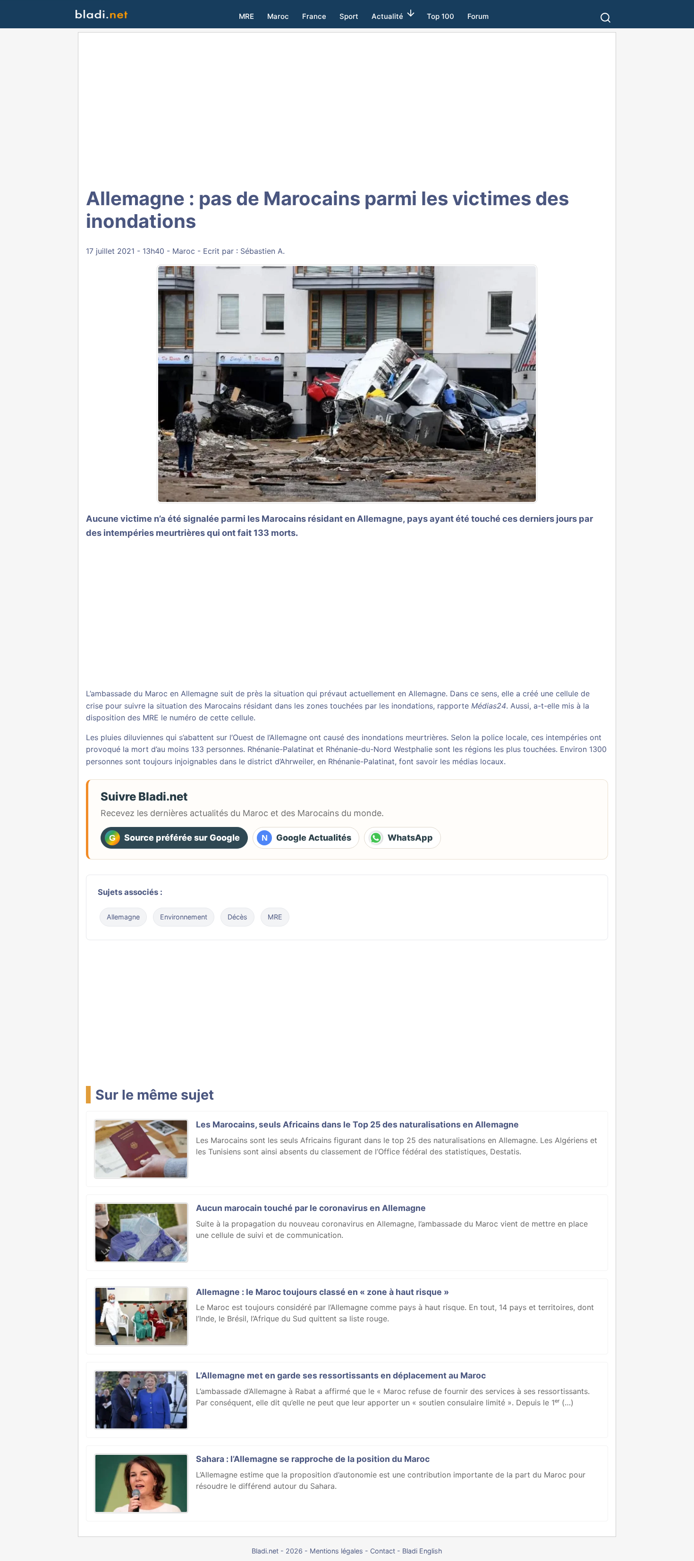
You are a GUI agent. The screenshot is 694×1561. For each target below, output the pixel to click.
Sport (348, 16)
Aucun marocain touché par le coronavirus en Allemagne (311, 1208)
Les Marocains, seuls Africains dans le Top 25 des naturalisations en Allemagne (357, 1124)
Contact (382, 1551)
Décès (237, 917)
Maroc (278, 16)
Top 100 (440, 16)
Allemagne (123, 917)
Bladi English (422, 1551)
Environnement (183, 917)
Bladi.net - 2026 (277, 1551)
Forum (478, 16)
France (314, 16)
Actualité (387, 16)
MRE (246, 16)
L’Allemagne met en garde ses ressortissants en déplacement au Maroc (341, 1375)
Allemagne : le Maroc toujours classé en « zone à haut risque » (322, 1292)
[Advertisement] (347, 108)
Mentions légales (336, 1551)
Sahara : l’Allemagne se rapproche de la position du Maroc (313, 1459)
